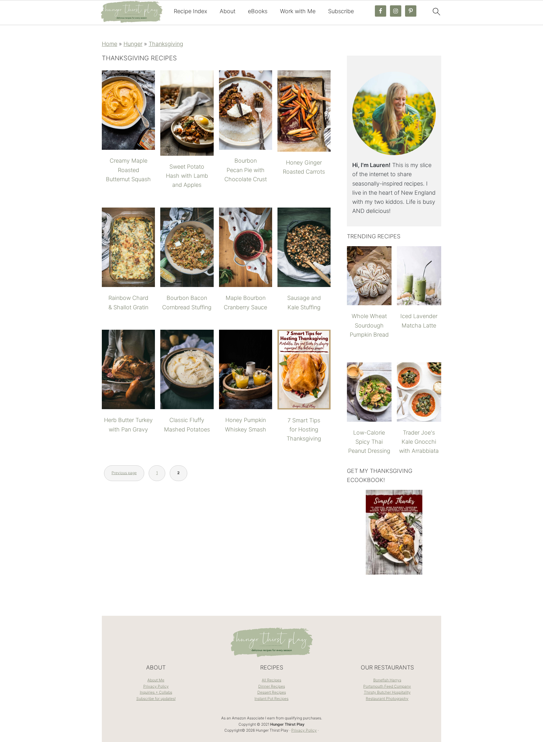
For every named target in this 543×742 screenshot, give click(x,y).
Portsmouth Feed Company (387, 686)
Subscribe (341, 11)
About (227, 11)
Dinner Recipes (271, 686)
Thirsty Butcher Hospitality (387, 692)
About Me (155, 680)
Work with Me (297, 11)
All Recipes (271, 680)
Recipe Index (190, 11)
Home (109, 44)
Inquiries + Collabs (156, 692)
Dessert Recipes (271, 692)
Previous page (124, 472)
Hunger (132, 44)
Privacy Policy (156, 686)
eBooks (257, 11)
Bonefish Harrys (387, 680)
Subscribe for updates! (156, 698)
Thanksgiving (166, 44)
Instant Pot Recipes (271, 698)
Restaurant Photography (387, 698)
